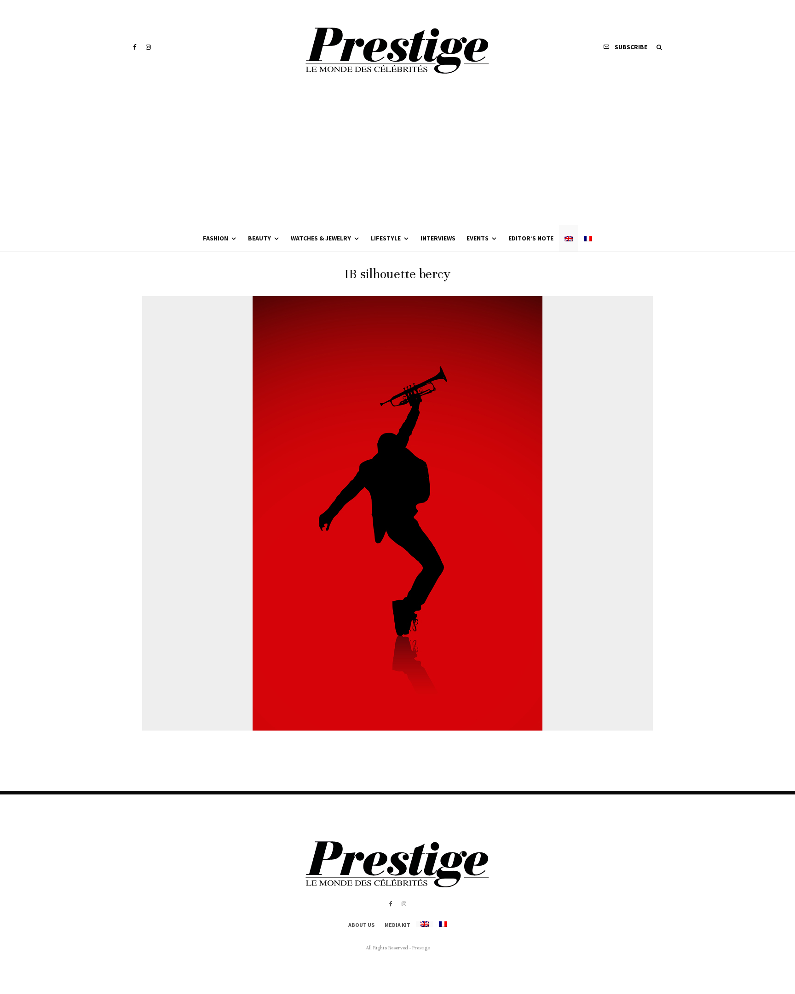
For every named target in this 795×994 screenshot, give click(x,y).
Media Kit (397, 924)
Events (478, 238)
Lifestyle (386, 238)
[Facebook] (134, 47)
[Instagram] (148, 47)
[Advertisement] (397, 156)
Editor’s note (530, 238)
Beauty (259, 238)
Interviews (438, 238)
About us (361, 924)
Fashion (215, 238)
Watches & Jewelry (321, 238)
